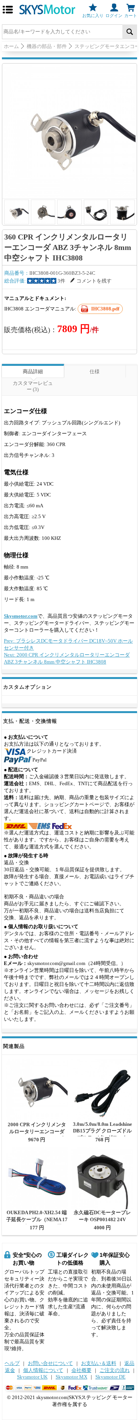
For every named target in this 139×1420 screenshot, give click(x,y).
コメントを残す (94, 281)
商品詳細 (33, 371)
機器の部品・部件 (47, 46)
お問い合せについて (50, 1363)
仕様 (95, 371)
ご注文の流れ (115, 1370)
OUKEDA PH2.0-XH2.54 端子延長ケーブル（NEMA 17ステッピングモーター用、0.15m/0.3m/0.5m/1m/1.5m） (37, 1223)
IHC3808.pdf (105, 309)
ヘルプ (12, 1363)
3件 (61, 281)
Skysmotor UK (32, 1377)
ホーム (11, 46)
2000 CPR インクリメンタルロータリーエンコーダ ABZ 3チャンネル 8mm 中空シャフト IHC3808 (37, 1135)
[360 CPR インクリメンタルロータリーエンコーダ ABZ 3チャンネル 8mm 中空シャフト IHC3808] (69, 131)
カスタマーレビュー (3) (33, 386)
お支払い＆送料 (98, 1363)
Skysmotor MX (71, 1377)
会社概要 (81, 1370)
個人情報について (43, 1370)
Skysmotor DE (110, 1377)
